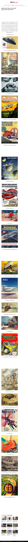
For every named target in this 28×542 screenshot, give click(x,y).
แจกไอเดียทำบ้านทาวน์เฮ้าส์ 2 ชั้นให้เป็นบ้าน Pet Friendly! (3, 521)
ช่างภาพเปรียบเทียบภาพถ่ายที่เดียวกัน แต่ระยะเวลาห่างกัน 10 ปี (15, 528)
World (19, 5)
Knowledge (22, 5)
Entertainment (12, 5)
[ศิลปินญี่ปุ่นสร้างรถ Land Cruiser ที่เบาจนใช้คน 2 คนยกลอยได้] (9, 525)
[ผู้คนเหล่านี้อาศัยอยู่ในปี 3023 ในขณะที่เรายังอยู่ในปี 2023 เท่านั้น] (9, 531)
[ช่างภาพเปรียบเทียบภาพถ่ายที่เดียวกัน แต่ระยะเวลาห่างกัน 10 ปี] (15, 525)
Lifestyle (5, 5)
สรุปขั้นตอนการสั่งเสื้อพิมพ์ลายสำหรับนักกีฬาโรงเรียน (9, 521)
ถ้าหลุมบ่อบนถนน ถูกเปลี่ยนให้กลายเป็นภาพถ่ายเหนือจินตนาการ (3, 535)
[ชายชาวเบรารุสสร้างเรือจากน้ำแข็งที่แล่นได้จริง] (3, 525)
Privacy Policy (21, 541)
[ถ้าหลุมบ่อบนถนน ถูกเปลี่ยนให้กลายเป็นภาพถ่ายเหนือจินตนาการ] (3, 531)
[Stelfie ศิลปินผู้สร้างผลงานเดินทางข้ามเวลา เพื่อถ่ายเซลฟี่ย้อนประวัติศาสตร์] (15, 531)
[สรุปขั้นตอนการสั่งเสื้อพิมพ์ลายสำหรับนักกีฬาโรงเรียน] (9, 518)
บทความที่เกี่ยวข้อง (4, 515)
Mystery (16, 5)
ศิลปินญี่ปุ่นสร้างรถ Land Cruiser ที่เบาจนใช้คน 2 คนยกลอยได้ (9, 528)
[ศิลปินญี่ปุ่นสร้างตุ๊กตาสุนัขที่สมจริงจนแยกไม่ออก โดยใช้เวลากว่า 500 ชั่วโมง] (15, 518)
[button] (26, 5)
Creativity (8, 5)
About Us (18, 541)
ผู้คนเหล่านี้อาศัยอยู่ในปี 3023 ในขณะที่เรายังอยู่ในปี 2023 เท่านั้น (9, 535)
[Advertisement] (9, 16)
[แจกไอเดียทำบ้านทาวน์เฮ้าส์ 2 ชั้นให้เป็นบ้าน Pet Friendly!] (3, 518)
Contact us (24, 541)
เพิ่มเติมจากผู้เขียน (10, 515)
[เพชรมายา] (14, 2)
